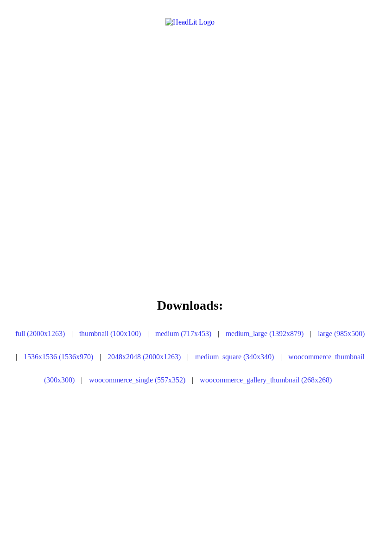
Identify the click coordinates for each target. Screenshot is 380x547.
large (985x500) (341, 333)
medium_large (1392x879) (265, 333)
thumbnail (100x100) (110, 333)
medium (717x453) (183, 333)
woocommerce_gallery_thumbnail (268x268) (266, 380)
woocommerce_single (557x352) (137, 380)
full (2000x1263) (40, 333)
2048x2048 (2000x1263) (144, 357)
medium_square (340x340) (234, 357)
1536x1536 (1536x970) (58, 357)
